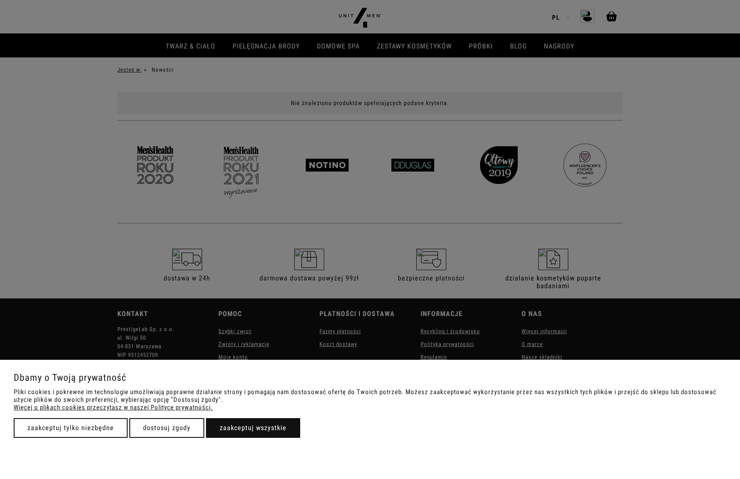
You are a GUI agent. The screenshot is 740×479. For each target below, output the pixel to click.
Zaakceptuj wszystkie (253, 428)
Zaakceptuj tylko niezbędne (70, 428)
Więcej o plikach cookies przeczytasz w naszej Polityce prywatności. (113, 407)
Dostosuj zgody (167, 428)
